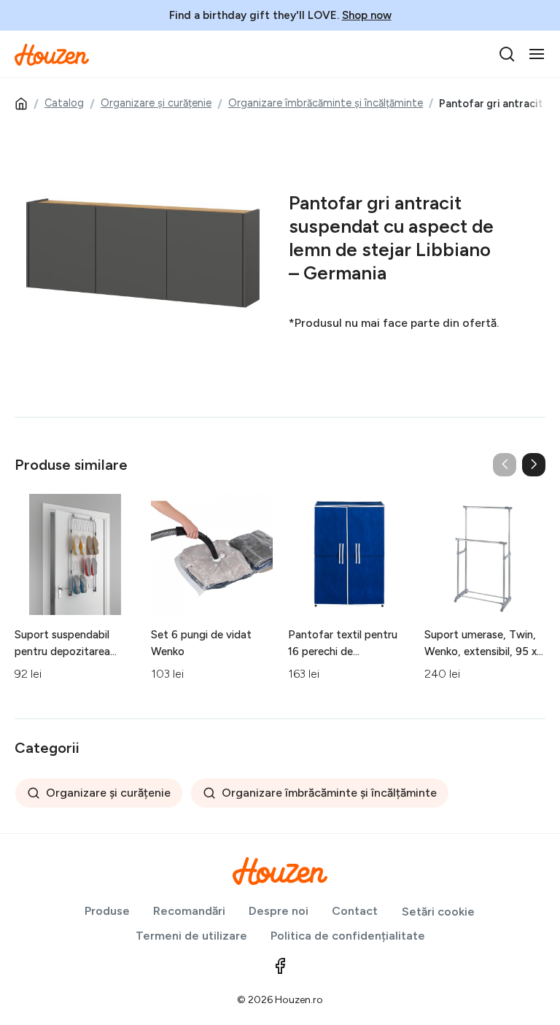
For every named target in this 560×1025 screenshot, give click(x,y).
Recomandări (189, 911)
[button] (533, 464)
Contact (355, 911)
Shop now (367, 15)
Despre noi (278, 911)
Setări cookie (438, 911)
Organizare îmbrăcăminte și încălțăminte (325, 102)
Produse (107, 911)
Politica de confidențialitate (348, 936)
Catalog (64, 102)
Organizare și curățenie (156, 102)
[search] (506, 54)
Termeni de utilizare (191, 936)
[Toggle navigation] (536, 54)
